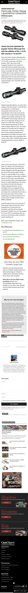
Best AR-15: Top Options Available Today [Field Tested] (17, 460)
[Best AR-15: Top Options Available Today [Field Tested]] (5, 461)
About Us (3, 548)
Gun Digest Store (5, 581)
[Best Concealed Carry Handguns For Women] (5, 467)
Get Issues (6, 502)
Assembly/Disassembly (6, 579)
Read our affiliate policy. (5, 22)
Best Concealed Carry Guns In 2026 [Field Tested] (13, 431)
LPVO (6, 335)
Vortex (22, 335)
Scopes (18, 335)
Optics (13, 8)
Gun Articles (9, 8)
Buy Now (6, 531)
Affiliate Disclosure (5, 558)
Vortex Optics (4, 336)
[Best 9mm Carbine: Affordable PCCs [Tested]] (5, 455)
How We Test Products (6, 556)
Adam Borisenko (4, 17)
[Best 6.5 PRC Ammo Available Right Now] (5, 442)
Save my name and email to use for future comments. (14, 400)
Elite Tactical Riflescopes (15, 230)
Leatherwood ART (11, 236)
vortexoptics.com (6, 222)
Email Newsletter (5, 567)
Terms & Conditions (5, 554)
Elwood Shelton (4, 433)
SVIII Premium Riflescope (11, 234)
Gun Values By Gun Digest (7, 577)
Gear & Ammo (9, 6)
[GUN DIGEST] (14, 2)
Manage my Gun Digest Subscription (9, 565)
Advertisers (4, 588)
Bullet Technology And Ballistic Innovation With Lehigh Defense (21, 347)
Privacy (3, 552)
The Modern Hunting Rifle (5, 346)
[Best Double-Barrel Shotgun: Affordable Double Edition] (5, 449)
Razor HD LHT (11, 239)
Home (3, 6)
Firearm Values (4, 575)
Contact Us (3, 550)
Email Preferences (5, 569)
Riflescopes (14, 335)
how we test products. (19, 22)
